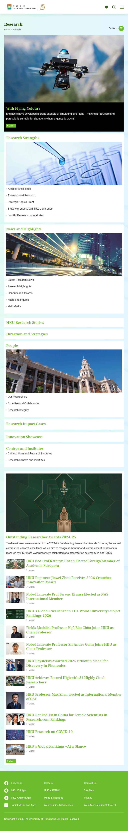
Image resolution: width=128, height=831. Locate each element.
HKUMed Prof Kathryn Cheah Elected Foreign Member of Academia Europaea (73, 563)
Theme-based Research (21, 195)
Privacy (88, 797)
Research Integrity (18, 410)
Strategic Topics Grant (21, 202)
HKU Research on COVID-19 (49, 731)
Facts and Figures (18, 299)
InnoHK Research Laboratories (26, 215)
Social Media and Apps (23, 805)
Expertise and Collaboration (24, 403)
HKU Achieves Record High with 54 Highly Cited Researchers (65, 680)
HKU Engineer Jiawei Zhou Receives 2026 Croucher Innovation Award (68, 580)
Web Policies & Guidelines (58, 805)
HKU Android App (21, 797)
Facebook (16, 783)
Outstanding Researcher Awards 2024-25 (41, 537)
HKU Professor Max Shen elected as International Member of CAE (74, 696)
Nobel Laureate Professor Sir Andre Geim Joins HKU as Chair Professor (71, 646)
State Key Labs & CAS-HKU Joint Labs (30, 208)
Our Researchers (17, 396)
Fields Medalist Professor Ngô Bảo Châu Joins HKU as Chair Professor (70, 630)
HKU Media (14, 306)
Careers (48, 783)
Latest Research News (21, 279)
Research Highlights (19, 286)
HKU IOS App (18, 790)
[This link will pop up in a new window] (64, 68)
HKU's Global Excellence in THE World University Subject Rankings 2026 (73, 613)
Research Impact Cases (26, 423)
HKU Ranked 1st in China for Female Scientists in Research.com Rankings (66, 717)
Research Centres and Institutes (26, 460)
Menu (112, 28)
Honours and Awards (20, 293)
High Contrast (52, 789)
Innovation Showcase (24, 436)
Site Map (89, 790)
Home (7, 29)
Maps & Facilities (53, 797)
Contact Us (90, 783)
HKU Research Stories (25, 322)
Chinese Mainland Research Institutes (30, 453)
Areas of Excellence (19, 188)
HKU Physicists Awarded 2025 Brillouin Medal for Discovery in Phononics (67, 663)
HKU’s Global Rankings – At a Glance (56, 746)
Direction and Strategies (27, 334)
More (30, 570)
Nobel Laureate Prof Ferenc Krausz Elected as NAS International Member (67, 596)
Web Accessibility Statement (100, 805)
